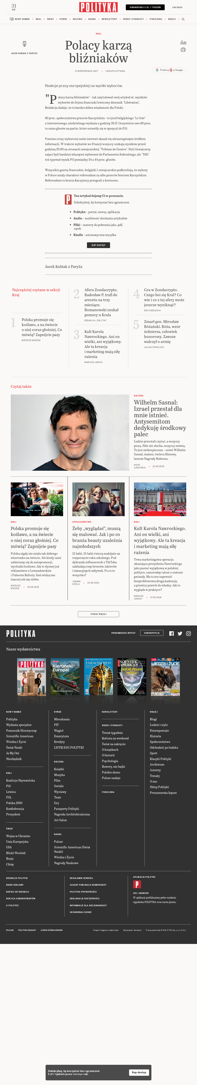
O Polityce (12, 905)
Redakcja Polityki (17, 878)
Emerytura (61, 736)
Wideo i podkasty (133, 19)
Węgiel (58, 730)
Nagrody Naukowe (66, 863)
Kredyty (59, 741)
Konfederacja (15, 808)
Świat (50, 19)
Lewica (11, 791)
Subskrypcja (152, 633)
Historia (155, 736)
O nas (153, 781)
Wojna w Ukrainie (18, 836)
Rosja (9, 858)
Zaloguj (177, 7)
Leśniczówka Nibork (52, 930)
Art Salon (60, 820)
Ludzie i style (159, 724)
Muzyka (59, 774)
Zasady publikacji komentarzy (88, 885)
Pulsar (58, 841)
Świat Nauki (14, 747)
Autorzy (155, 770)
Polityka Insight (27, 930)
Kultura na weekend (115, 738)
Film (57, 780)
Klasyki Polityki (160, 758)
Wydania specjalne (19, 724)
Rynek (63, 19)
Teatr (57, 797)
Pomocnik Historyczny (21, 730)
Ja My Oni (12, 753)
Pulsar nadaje (111, 778)
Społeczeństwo (160, 741)
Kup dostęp (139, 1072)
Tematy (155, 775)
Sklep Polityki (159, 787)
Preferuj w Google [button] (171, 70)
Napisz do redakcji (17, 892)
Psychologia (110, 761)
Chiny (10, 864)
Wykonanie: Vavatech (132, 930)
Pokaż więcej (98, 614)
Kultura (78, 19)
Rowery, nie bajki (113, 766)
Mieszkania (62, 719)
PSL (9, 797)
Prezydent (13, 814)
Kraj (38, 19)
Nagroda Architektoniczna (72, 814)
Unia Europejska (17, 841)
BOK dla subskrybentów (21, 898)
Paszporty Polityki (66, 808)
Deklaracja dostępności (84, 898)
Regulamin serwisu (81, 878)
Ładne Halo (114, 930)
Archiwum (157, 764)
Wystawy (60, 791)
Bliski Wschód (15, 853)
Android (144, 893)
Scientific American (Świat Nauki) (72, 849)
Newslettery (109, 19)
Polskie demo (111, 772)
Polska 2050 (14, 803)
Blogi (153, 719)
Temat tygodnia (112, 732)
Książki (59, 769)
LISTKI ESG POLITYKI (69, 747)
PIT (56, 724)
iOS (135, 893)
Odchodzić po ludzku (164, 747)
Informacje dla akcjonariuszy (88, 905)
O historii (108, 755)
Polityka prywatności (83, 892)
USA (9, 847)
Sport (153, 753)
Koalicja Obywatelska (20, 780)
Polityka (12, 719)
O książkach (110, 749)
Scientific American (19, 736)
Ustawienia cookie (81, 912)
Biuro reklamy (15, 885)
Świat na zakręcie (114, 744)
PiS (8, 786)
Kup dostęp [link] (98, 245)
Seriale (59, 786)
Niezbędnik (14, 758)
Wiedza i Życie (16, 741)
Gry (56, 803)
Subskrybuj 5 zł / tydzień (145, 7)
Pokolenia (156, 19)
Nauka (92, 19)
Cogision (104, 930)
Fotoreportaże (159, 730)
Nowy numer (22, 19)
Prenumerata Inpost (123, 633)
